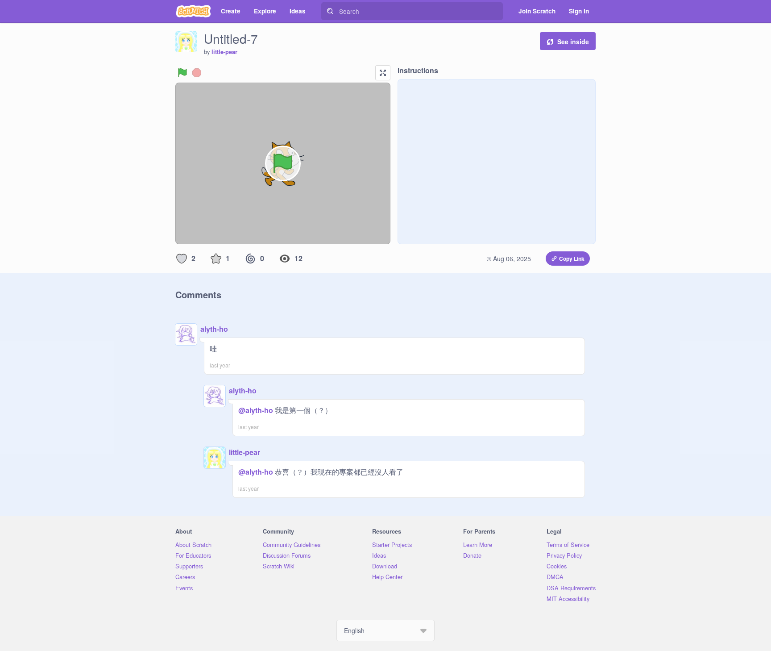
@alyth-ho (255, 410)
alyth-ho (214, 329)
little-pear (224, 52)
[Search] (330, 11)
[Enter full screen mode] (382, 72)
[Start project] (182, 73)
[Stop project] (197, 73)
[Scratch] (193, 11)
